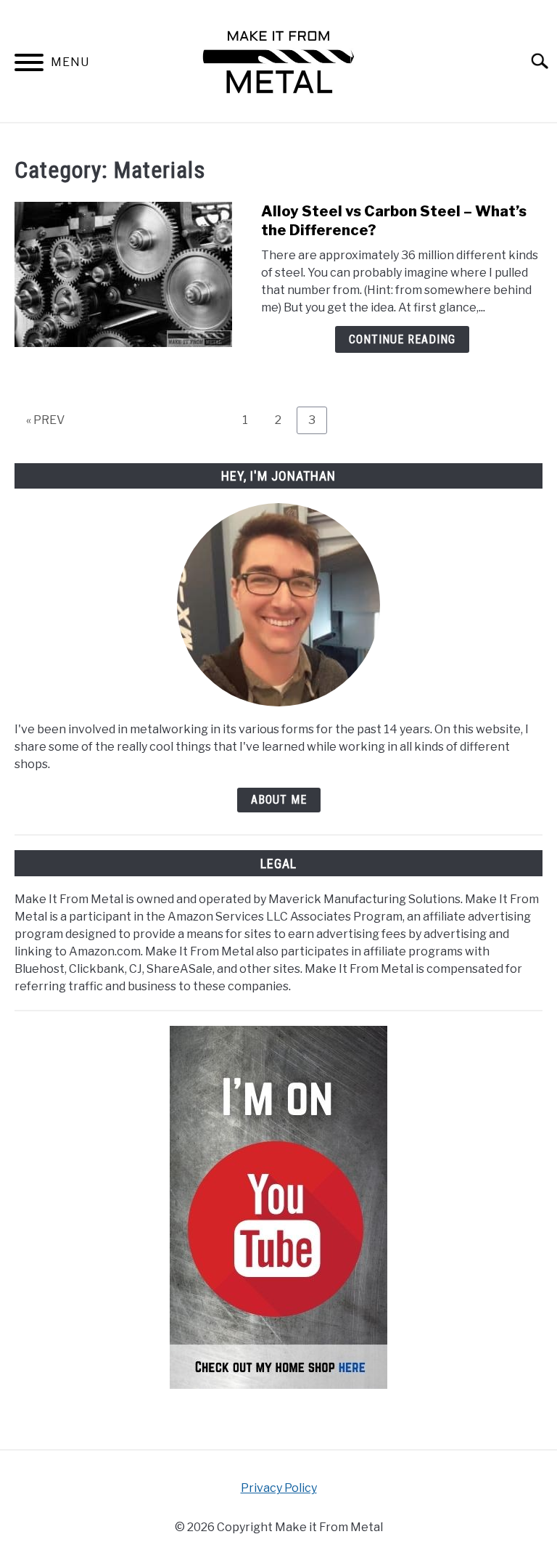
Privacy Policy (279, 1488)
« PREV (45, 420)
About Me (279, 800)
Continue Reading (402, 339)
